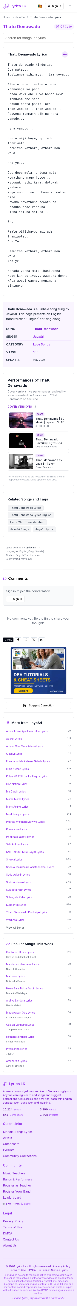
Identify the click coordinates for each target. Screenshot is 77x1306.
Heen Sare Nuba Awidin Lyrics (24, 988)
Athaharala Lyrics (16, 1060)
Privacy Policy (13, 1221)
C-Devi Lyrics (14, 753)
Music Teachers (14, 1173)
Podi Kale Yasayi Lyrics (20, 836)
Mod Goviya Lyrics (17, 814)
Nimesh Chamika (15, 969)
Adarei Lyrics (14, 738)
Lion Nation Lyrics (16, 784)
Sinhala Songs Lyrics (18, 1132)
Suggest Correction (41, 705)
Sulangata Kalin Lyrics (19, 897)
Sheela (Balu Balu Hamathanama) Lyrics (30, 867)
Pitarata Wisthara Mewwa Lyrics (25, 821)
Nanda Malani (13, 1005)
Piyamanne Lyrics (16, 829)
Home (6, 17)
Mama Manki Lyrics (17, 799)
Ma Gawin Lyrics (16, 791)
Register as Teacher (17, 1185)
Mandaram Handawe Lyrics (22, 964)
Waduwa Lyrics (15, 919)
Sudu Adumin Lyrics (18, 874)
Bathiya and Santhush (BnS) (21, 957)
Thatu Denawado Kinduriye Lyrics (26, 912)
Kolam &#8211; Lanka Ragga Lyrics (27, 776)
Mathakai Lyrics (15, 976)
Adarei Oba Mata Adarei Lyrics (24, 746)
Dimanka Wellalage (16, 993)
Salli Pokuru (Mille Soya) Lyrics (25, 851)
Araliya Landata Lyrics (19, 1000)
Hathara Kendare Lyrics (20, 1036)
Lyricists (8, 1150)
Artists (7, 1138)
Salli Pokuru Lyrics (17, 844)
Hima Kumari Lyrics (17, 768)
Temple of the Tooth (17, 1029)
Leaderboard (12, 1197)
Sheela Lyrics (14, 859)
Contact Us (11, 1239)
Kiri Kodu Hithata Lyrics (20, 952)
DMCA (7, 1233)
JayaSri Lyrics (44, 529)
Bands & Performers (17, 1179)
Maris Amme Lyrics (17, 806)
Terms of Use (12, 1227)
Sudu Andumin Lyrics (18, 882)
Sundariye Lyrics (16, 904)
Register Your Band (16, 1191)
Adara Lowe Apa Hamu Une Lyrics (27, 731)
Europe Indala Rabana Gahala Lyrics (28, 761)
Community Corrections (20, 1156)
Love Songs (41, 344)
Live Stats (18, 1204)
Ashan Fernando (15, 1065)
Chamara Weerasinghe (18, 1017)
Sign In (56, 6)
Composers (11, 1144)
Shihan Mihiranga (15, 1041)
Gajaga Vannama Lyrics (20, 1024)
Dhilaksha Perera (15, 981)
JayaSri (20, 17)
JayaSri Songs (19, 529)
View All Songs (15, 927)
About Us (10, 1245)
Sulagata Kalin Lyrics (18, 889)
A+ (65, 54)
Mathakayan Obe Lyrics (20, 1012)
